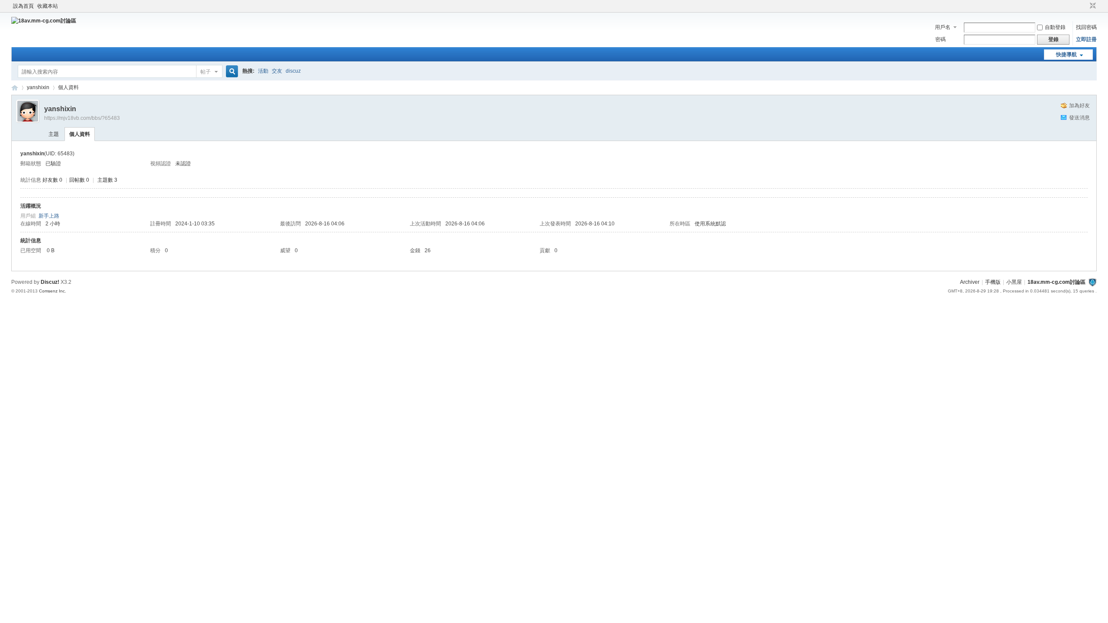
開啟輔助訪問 (1084, 6)
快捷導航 (1066, 54)
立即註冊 (1086, 39)
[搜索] (230, 72)
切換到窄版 (1092, 6)
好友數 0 (52, 180)
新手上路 (49, 216)
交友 (277, 71)
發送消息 (1079, 118)
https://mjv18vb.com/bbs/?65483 (82, 118)
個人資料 (79, 134)
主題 (53, 134)
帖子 (205, 72)
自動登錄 (1055, 27)
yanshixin (38, 87)
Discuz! (50, 282)
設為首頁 (23, 6)
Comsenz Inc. (52, 291)
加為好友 (1079, 106)
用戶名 (942, 27)
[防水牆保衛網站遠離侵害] (1092, 282)
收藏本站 (47, 6)
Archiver (969, 282)
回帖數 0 (79, 180)
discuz (293, 71)
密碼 (940, 39)
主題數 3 (107, 180)
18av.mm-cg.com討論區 (14, 87)
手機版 (993, 282)
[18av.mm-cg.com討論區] (43, 21)
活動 (263, 71)
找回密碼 (1086, 27)
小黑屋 (1014, 282)
